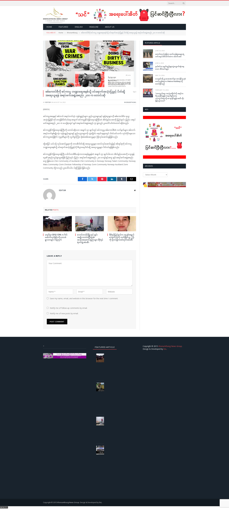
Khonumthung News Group (170, 346)
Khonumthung (130, 102)
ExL (165, 349)
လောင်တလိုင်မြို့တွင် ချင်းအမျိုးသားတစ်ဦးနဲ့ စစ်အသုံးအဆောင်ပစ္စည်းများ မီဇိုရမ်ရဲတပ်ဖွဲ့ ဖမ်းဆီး (90, 238)
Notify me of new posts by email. (64, 313)
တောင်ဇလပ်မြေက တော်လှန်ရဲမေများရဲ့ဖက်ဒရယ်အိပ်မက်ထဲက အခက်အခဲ (169, 55)
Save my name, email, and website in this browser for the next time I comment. (84, 298)
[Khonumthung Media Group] (55, 15)
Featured (63, 27)
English (79, 27)
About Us (109, 27)
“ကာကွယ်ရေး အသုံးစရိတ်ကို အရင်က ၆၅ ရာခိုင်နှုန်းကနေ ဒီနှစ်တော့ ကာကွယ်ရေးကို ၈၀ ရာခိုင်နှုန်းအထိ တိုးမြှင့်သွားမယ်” (169, 97)
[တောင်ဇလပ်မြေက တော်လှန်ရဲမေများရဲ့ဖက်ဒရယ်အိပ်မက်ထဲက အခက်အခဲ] (148, 53)
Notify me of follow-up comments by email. (68, 308)
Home (49, 27)
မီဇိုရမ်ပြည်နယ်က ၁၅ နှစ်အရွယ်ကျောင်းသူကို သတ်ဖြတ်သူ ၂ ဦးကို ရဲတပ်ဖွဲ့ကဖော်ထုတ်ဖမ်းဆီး (121, 237)
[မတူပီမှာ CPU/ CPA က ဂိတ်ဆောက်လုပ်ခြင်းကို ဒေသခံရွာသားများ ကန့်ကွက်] (57, 223)
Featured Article (152, 43)
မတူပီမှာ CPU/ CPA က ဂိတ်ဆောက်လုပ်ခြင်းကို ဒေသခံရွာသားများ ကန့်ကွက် (56, 237)
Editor (48, 102)
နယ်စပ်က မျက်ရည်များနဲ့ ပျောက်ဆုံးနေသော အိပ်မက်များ (169, 67)
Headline (93, 27)
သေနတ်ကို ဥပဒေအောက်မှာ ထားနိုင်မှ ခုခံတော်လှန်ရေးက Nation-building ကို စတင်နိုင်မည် (170, 81)
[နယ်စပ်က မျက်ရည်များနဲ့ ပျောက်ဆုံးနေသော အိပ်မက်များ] (148, 66)
